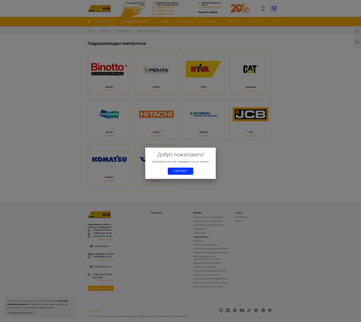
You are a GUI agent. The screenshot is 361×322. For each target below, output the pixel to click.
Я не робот (180, 171)
